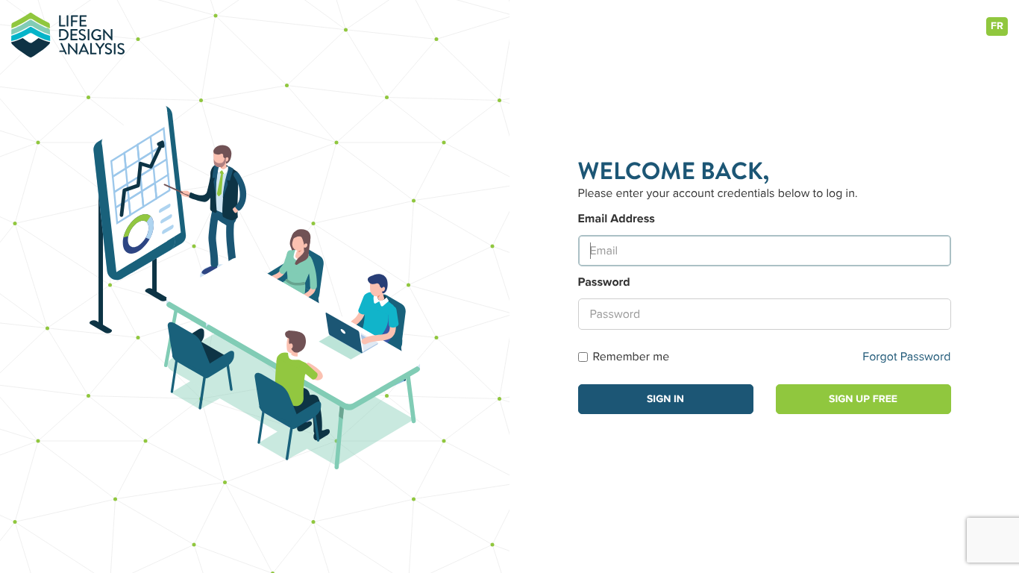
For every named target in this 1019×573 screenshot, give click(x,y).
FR (997, 26)
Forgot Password (906, 356)
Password (604, 282)
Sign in (665, 399)
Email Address (616, 218)
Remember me (631, 356)
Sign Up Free (863, 399)
